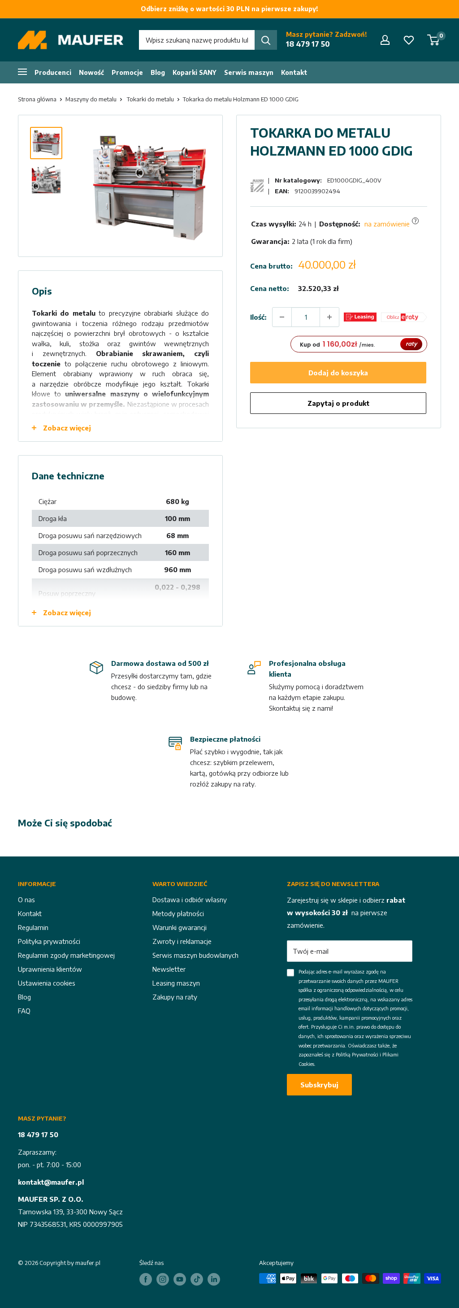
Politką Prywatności (357, 1054)
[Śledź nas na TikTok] (197, 1279)
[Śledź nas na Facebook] (145, 1279)
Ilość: (258, 317)
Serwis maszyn (248, 72)
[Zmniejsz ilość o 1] (282, 317)
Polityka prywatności (49, 941)
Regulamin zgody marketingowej (66, 955)
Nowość (91, 72)
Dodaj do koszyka (338, 373)
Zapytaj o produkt (338, 403)
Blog (158, 72)
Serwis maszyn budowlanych (195, 955)
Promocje (127, 72)
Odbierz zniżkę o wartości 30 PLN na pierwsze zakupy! (229, 9)
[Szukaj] (266, 40)
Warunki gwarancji (179, 927)
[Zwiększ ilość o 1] (329, 317)
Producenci (53, 72)
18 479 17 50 (308, 43)
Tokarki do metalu (150, 99)
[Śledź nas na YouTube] (179, 1279)
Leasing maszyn (176, 983)
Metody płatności (178, 913)
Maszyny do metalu (91, 99)
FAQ (24, 1011)
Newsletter (169, 969)
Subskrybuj (319, 1085)
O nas (26, 899)
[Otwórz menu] (22, 71)
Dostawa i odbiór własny (189, 899)
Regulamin (33, 927)
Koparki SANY (195, 72)
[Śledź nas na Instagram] (162, 1279)
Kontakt (294, 72)
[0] (433, 40)
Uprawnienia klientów (50, 969)
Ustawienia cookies (46, 983)
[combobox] (197, 40)
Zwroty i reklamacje (182, 941)
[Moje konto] (385, 40)
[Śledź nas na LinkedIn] (214, 1279)
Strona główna (37, 99)
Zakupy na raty (174, 997)
